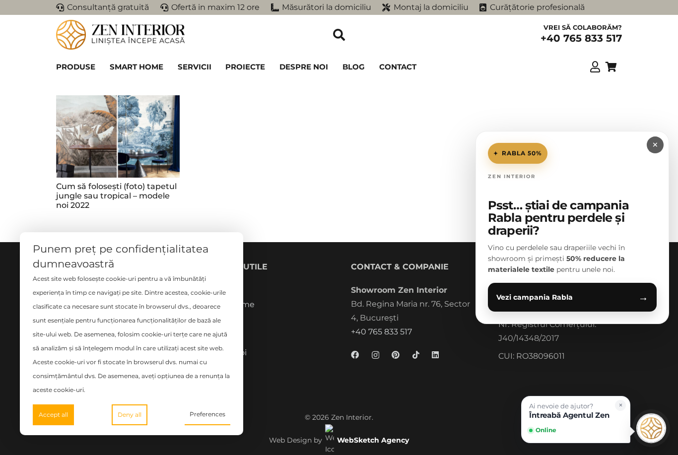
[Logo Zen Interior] (120, 35)
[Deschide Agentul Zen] (651, 428)
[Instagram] (375, 355)
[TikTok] (415, 355)
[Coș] (611, 67)
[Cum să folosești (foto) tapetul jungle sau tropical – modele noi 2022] (118, 136)
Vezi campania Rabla (572, 297)
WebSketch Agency (373, 440)
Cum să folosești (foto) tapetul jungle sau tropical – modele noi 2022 (116, 196)
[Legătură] (595, 66)
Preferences (207, 414)
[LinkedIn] (435, 355)
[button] (339, 34)
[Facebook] (355, 355)
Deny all (129, 414)
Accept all (53, 414)
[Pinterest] (396, 355)
